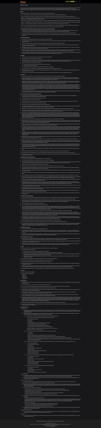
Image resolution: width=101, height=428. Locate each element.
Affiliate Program (58, 421)
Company (54, 421)
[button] (76, 1)
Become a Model (62, 421)
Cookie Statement (50, 421)
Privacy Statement (45, 421)
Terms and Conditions (39, 421)
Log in (79, 1)
